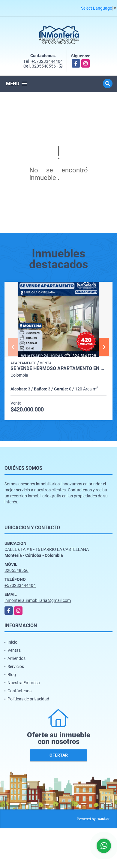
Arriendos (17, 658)
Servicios (16, 666)
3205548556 (44, 66)
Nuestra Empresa (24, 682)
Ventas (14, 650)
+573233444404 (47, 61)
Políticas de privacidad (28, 699)
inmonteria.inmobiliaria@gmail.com (37, 600)
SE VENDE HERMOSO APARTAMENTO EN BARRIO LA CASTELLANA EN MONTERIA (58, 368)
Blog (12, 674)
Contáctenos (20, 690)
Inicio (12, 642)
